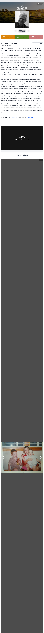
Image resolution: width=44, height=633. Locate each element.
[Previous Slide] (3, 457)
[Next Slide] (40, 457)
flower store (30, 117)
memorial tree (14, 117)
